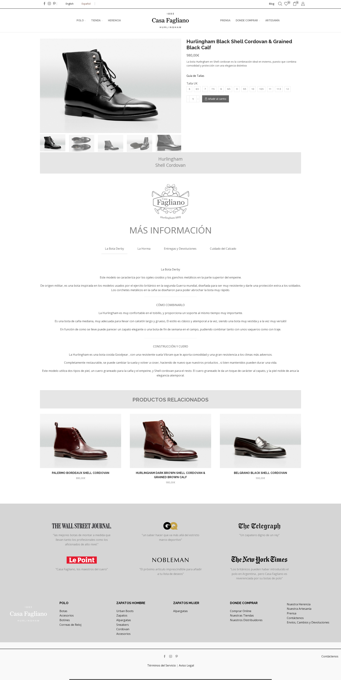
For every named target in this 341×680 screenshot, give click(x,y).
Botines (64, 620)
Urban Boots (125, 611)
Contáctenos (295, 618)
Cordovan (122, 629)
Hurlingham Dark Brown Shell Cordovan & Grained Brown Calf (170, 475)
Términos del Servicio (161, 665)
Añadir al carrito (217, 98)
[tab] (114, 248)
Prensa (225, 20)
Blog (271, 3)
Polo (80, 20)
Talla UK (191, 83)
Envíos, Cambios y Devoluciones (308, 622)
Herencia (114, 20)
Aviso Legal (186, 665)
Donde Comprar (247, 20)
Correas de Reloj (70, 625)
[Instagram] (49, 4)
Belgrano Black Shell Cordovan (260, 473)
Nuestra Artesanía (299, 609)
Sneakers (122, 625)
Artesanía (272, 20)
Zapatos (121, 615)
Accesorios (66, 615)
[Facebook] (44, 4)
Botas (63, 611)
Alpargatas (123, 620)
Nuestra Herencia (298, 604)
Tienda (96, 20)
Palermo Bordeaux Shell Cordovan (80, 473)
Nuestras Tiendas (242, 615)
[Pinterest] (54, 4)
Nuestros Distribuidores (246, 620)
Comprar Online (240, 611)
